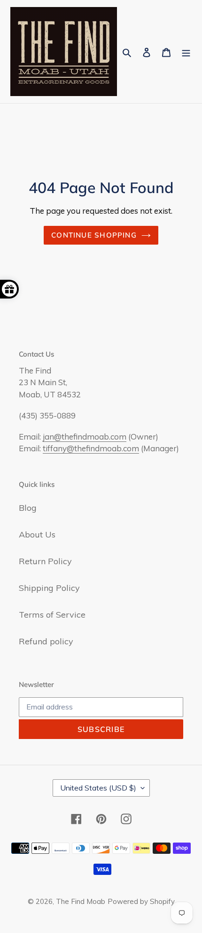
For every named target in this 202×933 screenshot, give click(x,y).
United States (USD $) (98, 787)
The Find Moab (80, 901)
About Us (37, 534)
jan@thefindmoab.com (84, 436)
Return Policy (45, 561)
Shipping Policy (49, 587)
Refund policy (46, 641)
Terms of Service (52, 614)
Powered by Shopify (141, 901)
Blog (28, 507)
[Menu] (186, 51)
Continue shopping (94, 235)
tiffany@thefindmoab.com (91, 448)
